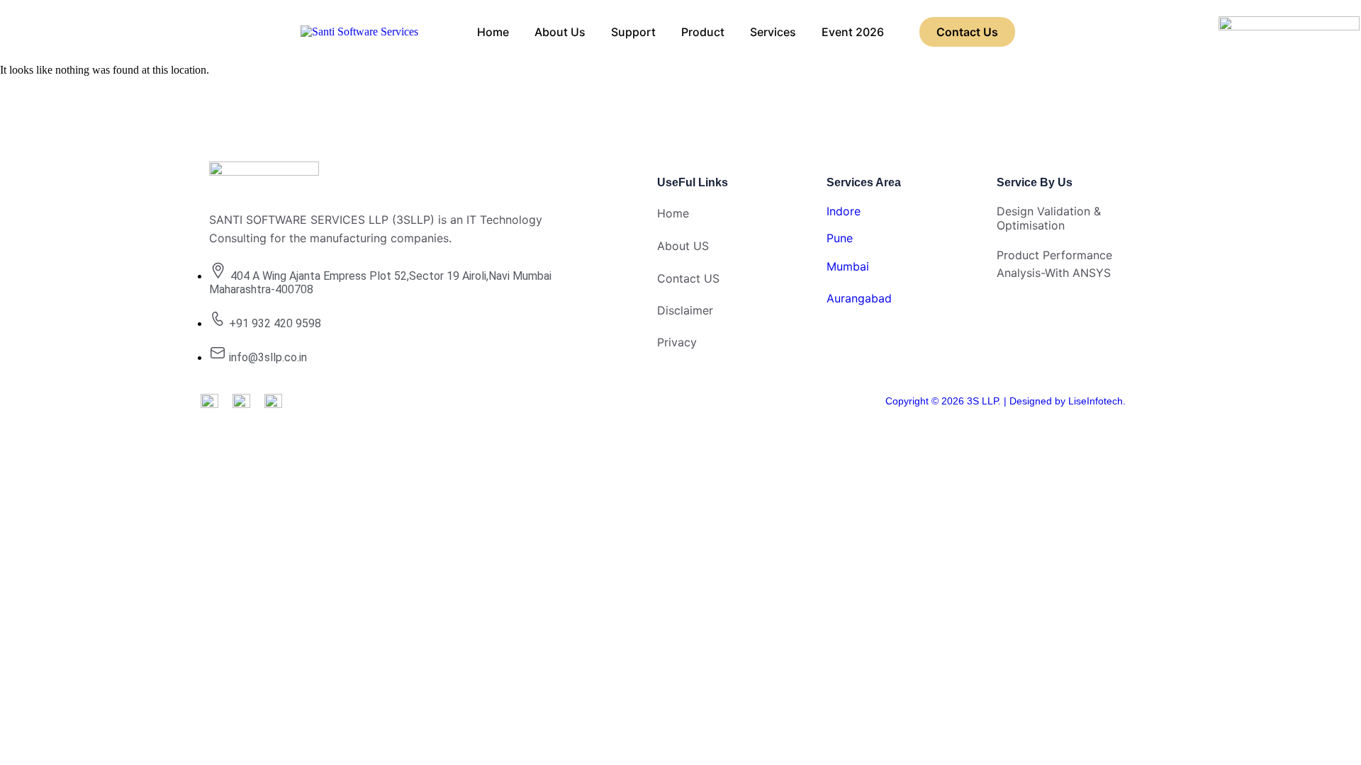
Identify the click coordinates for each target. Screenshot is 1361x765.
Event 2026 (853, 32)
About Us (560, 32)
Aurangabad (859, 298)
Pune (840, 238)
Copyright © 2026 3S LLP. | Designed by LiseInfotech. (1005, 401)
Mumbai (848, 266)
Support (633, 32)
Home (493, 32)
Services (773, 32)
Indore (844, 211)
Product (702, 32)
